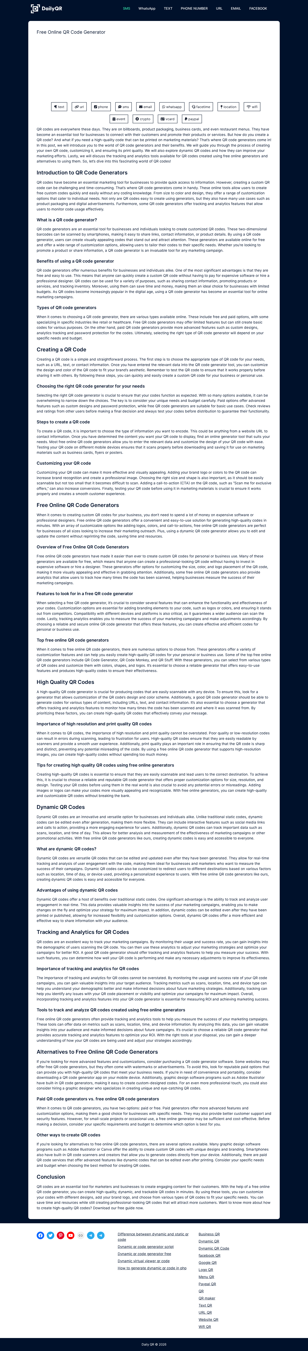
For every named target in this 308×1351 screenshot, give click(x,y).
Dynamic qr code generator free (144, 1254)
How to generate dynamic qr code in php (152, 1268)
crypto (144, 119)
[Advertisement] (154, 71)
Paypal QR (207, 1284)
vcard (169, 119)
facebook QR (209, 1255)
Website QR (208, 1319)
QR (201, 1291)
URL (219, 8)
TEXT (168, 8)
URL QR (205, 1312)
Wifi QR (205, 1327)
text (60, 107)
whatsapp (173, 107)
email (147, 107)
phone (102, 107)
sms (125, 107)
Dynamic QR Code (214, 1248)
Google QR (208, 1263)
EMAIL (236, 8)
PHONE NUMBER (194, 8)
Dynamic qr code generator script (146, 1247)
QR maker (207, 1298)
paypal (193, 119)
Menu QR (206, 1277)
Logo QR (206, 1270)
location (229, 107)
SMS (126, 8)
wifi (254, 107)
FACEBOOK (258, 8)
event (120, 119)
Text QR (205, 1305)
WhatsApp (146, 8)
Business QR (209, 1234)
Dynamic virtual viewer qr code (144, 1261)
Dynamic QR (209, 1241)
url (81, 107)
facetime (202, 107)
